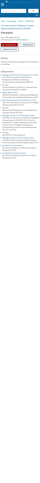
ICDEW (20, 21)
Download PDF (10, 45)
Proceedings (11, 21)
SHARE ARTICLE (27, 45)
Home (3, 21)
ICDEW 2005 (29, 21)
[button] (37, 15)
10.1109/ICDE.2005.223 (20, 40)
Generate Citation (10, 49)
